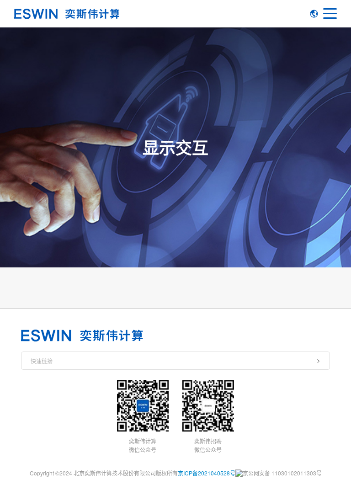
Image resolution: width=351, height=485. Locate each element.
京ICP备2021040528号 (206, 473)
